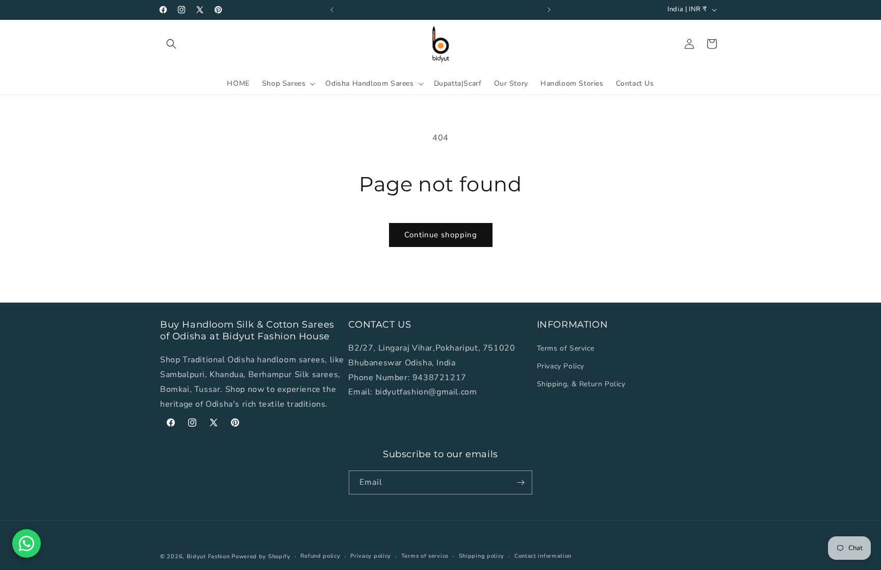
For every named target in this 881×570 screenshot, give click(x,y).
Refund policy (320, 556)
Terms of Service (565, 348)
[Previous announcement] (332, 9)
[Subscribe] (520, 482)
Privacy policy (370, 556)
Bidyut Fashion (208, 556)
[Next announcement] (549, 9)
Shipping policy (482, 556)
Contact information (543, 556)
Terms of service (425, 556)
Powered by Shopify (261, 556)
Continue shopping (440, 235)
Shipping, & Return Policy (581, 384)
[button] (171, 44)
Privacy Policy (560, 366)
